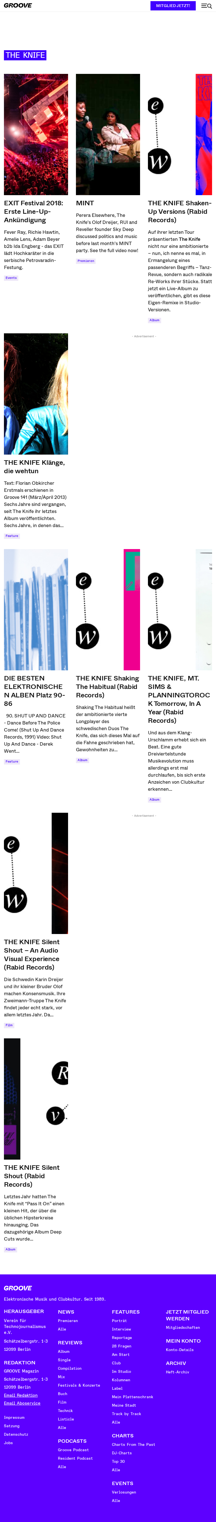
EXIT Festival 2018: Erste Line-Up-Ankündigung (33, 211)
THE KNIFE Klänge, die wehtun (34, 467)
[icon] (206, 6)
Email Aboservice (22, 1403)
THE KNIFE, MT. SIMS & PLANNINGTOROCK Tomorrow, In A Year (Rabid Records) (179, 699)
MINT (85, 203)
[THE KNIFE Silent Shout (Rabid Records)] (36, 1099)
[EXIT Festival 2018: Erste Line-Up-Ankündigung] (36, 134)
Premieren (86, 261)
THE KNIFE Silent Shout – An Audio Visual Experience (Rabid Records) (32, 954)
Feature (12, 536)
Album (154, 320)
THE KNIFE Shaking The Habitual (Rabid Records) (107, 686)
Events (11, 278)
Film (9, 1025)
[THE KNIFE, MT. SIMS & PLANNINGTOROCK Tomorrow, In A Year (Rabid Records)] (180, 609)
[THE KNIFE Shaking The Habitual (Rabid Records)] (108, 609)
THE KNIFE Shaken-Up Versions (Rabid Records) (180, 211)
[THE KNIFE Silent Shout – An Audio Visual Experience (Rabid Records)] (36, 873)
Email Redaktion (21, 1395)
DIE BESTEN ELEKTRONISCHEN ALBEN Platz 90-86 (34, 690)
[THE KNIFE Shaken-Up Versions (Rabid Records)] (180, 134)
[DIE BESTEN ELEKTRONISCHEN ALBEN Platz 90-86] (36, 609)
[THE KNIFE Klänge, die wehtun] (36, 394)
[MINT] (108, 134)
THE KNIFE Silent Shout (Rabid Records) (32, 1176)
